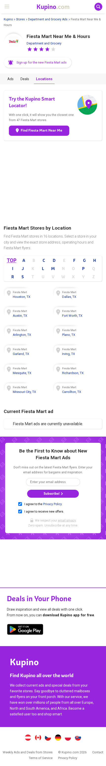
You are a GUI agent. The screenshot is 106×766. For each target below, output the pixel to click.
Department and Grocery (44, 43)
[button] (30, 49)
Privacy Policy (52, 504)
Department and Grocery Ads (48, 19)
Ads (10, 79)
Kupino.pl (68, 738)
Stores (20, 19)
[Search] (98, 7)
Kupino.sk (78, 738)
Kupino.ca (38, 738)
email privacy (67, 520)
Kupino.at (28, 738)
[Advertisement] (53, 183)
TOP (12, 260)
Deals (24, 79)
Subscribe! (52, 493)
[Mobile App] (25, 630)
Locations (44, 79)
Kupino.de (58, 738)
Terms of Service (41, 758)
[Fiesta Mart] (13, 43)
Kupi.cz (48, 738)
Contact (97, 752)
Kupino (8, 19)
